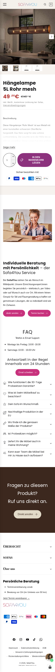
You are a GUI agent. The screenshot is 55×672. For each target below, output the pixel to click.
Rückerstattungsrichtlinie (19, 656)
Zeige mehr (9, 147)
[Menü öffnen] (5, 4)
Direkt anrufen (25, 514)
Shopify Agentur (22, 665)
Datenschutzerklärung (30, 648)
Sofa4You (30, 663)
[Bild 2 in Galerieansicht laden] (16, 68)
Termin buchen (37, 313)
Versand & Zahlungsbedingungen (29, 652)
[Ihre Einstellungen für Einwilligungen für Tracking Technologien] (50, 667)
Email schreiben (26, 372)
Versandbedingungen (14, 105)
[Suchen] (45, 4)
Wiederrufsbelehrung (41, 656)
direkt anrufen (12, 313)
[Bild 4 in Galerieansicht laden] (37, 68)
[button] (27, 384)
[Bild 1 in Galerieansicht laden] (5, 68)
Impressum (13, 648)
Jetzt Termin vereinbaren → (16, 598)
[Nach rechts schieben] (51, 36)
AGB (44, 648)
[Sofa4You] (27, 4)
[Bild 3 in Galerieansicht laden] (27, 68)
